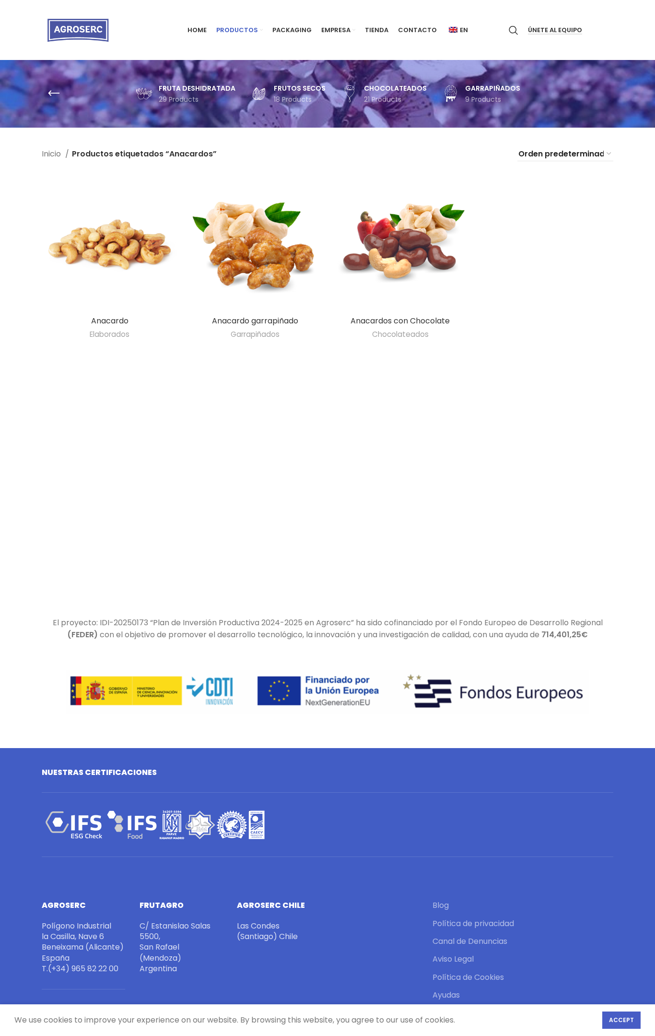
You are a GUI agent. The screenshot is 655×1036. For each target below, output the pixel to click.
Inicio (52, 153)
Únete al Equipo (555, 30)
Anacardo (110, 320)
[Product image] (255, 243)
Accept (621, 1020)
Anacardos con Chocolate (400, 320)
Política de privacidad (473, 923)
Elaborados (109, 334)
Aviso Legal (453, 959)
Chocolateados (400, 334)
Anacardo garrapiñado (255, 320)
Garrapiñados (255, 334)
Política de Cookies (468, 977)
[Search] (513, 30)
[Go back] (54, 93)
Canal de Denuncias (470, 941)
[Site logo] (78, 29)
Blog (441, 905)
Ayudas (446, 995)
